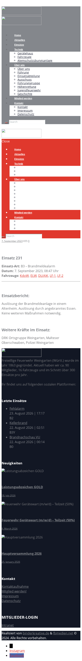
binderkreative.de (36, 633)
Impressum (25, 110)
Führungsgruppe (29, 83)
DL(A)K (43, 275)
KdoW (24, 275)
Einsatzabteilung (29, 76)
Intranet (8, 625)
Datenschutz (26, 114)
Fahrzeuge (24, 57)
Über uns (19, 65)
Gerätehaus (25, 53)
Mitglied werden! (14, 591)
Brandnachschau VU (25, 437)
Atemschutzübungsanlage (35, 60)
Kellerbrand (18, 423)
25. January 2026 (11, 561)
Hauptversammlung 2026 (22, 553)
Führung (23, 72)
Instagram (17, 650)
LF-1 (53, 275)
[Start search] (3, 237)
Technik (18, 49)
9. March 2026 (10, 528)
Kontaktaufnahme (15, 586)
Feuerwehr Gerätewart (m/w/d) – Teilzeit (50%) (38, 520)
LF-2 (60, 275)
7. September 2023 (12, 241)
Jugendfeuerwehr (29, 90)
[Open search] (6, 122)
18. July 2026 (9, 495)
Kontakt (18, 103)
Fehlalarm (17, 408)
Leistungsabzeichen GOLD (22, 487)
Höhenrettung (27, 87)
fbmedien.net (63, 633)
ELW (33, 275)
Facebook (17, 655)
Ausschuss (25, 79)
